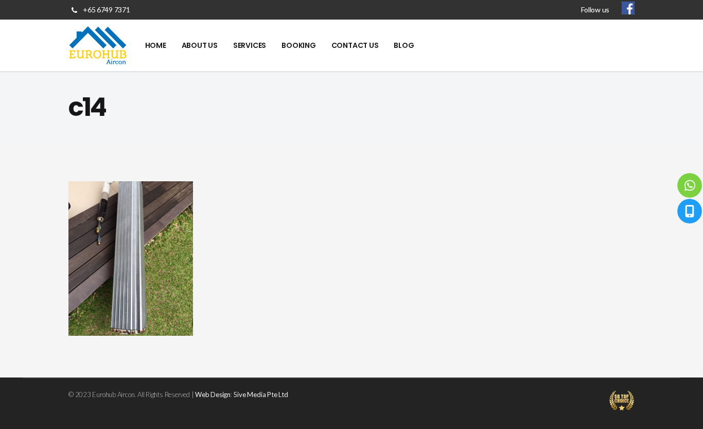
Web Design (213, 394)
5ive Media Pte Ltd (260, 394)
